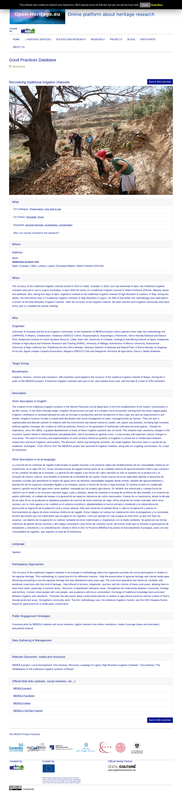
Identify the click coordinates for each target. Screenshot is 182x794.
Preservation (36, 209)
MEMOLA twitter (22, 703)
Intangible (31, 217)
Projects (116, 39)
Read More (157, 5)
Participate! (148, 39)
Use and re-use (53, 209)
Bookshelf (98, 39)
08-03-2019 (19, 66)
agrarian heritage (34, 225)
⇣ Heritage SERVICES (38, 39)
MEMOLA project (22, 688)
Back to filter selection (160, 82)
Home (16, 39)
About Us (19, 47)
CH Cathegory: (21, 209)
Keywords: (19, 225)
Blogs (131, 39)
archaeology (51, 225)
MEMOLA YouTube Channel (28, 710)
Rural (41, 217)
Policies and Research (71, 39)
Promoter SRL (28, 789)
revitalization (65, 225)
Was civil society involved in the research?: (36, 232)
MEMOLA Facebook (24, 695)
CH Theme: (19, 217)
